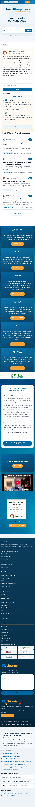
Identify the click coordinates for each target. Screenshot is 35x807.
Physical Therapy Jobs (7, 588)
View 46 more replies (17, 127)
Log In (2, 612)
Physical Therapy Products (8, 585)
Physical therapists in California (10, 758)
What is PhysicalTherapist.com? (12, 779)
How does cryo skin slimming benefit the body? (16, 144)
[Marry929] (4, 139)
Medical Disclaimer (6, 566)
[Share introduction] (30, 52)
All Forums (4, 607)
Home (2, 726)
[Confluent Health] (26, 654)
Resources (8, 726)
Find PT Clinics (5, 580)
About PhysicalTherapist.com (9, 553)
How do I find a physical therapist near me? (16, 783)
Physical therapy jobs (7, 769)
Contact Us (4, 556)
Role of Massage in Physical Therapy (15, 181)
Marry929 (8, 139)
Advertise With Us (6, 558)
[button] (17, 244)
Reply (17, 89)
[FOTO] (9, 654)
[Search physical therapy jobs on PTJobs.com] (17, 668)
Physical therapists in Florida (9, 755)
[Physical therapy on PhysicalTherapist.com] (12, 518)
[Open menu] (2, 2)
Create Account (5, 615)
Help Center (4, 561)
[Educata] (26, 649)
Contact (19, 726)
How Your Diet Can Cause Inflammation (16, 503)
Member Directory (6, 610)
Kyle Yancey (17, 516)
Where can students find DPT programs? (15, 787)
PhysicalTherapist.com (12, 723)
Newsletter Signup (6, 631)
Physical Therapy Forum (7, 604)
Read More (16, 513)
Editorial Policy (5, 569)
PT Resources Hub (6, 591)
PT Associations (5, 593)
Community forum (19, 766)
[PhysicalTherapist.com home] (11, 2)
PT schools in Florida (25, 763)
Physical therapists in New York (10, 760)
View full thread (17, 96)
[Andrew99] (4, 159)
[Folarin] (4, 178)
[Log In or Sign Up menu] (32, 2)
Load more (17, 213)
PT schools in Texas (7, 766)
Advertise (25, 726)
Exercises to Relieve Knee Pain (13, 199)
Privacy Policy (5, 564)
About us (3, 795)
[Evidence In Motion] (9, 649)
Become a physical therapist (9, 771)
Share (18, 109)
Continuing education (21, 769)
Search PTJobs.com (17, 694)
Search (29, 30)
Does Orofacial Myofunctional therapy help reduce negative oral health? (17, 163)
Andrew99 (8, 159)
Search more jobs (8, 717)
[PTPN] (9, 658)
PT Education (5, 583)
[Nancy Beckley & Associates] (26, 658)
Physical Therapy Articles (8, 577)
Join (30, 139)
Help (30, 726)
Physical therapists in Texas (9, 763)
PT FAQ (3, 596)
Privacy (14, 726)
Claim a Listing (5, 618)
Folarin (10, 51)
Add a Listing (4, 620)
